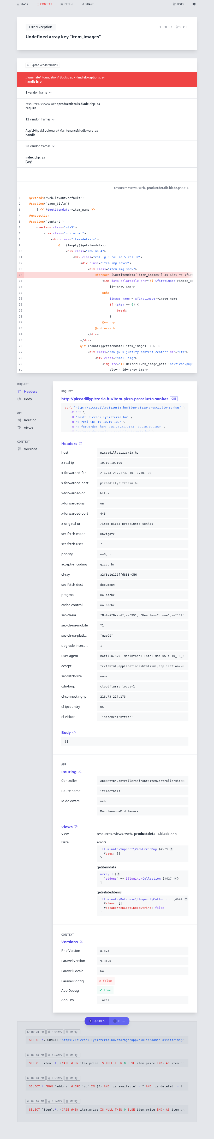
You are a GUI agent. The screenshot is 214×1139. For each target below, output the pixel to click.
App (19, 413)
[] (139, 878)
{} (136, 853)
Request (23, 384)
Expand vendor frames (44, 65)
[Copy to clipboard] (183, 407)
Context (23, 441)
